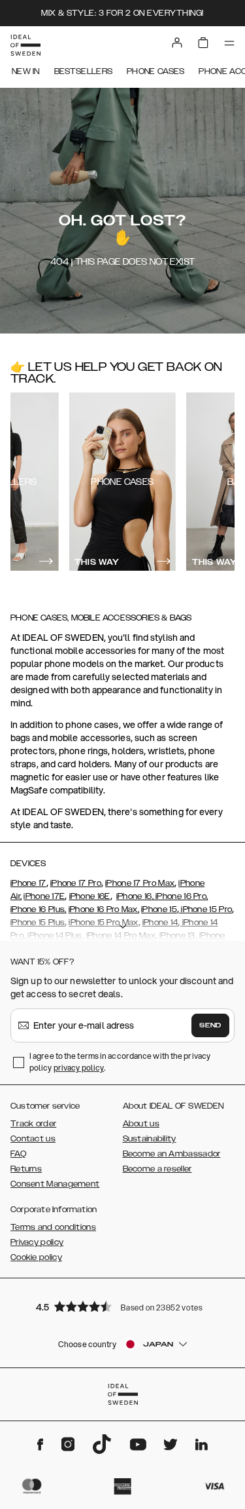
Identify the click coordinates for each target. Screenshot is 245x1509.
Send (210, 1025)
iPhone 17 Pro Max (139, 883)
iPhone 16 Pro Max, (104, 909)
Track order (33, 1123)
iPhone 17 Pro (75, 883)
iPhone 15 (159, 909)
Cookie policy (36, 1257)
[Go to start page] (25, 45)
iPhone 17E (44, 896)
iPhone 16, (135, 896)
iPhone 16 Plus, (38, 909)
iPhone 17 (28, 883)
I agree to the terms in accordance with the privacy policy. (119, 1061)
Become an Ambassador (172, 1153)
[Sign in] (177, 42)
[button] (123, 1306)
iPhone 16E (89, 896)
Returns (26, 1169)
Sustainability (149, 1138)
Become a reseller (157, 1169)
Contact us (33, 1138)
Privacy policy (36, 1242)
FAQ (18, 1153)
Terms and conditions (53, 1227)
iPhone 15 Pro (205, 909)
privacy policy (79, 1067)
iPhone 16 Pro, (181, 896)
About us (141, 1123)
